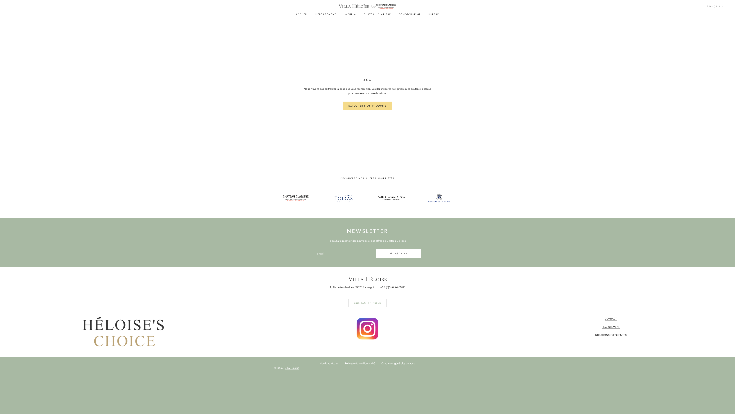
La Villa (350, 14)
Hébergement (325, 14)
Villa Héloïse (292, 368)
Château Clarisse (377, 14)
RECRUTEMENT (611, 327)
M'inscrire (398, 253)
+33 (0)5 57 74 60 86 (392, 287)
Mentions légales (329, 363)
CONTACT (611, 318)
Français (713, 6)
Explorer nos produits (367, 106)
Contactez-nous (367, 303)
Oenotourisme (410, 14)
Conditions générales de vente (398, 363)
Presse (434, 14)
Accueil (302, 14)
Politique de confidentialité (360, 363)
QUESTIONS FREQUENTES (611, 335)
